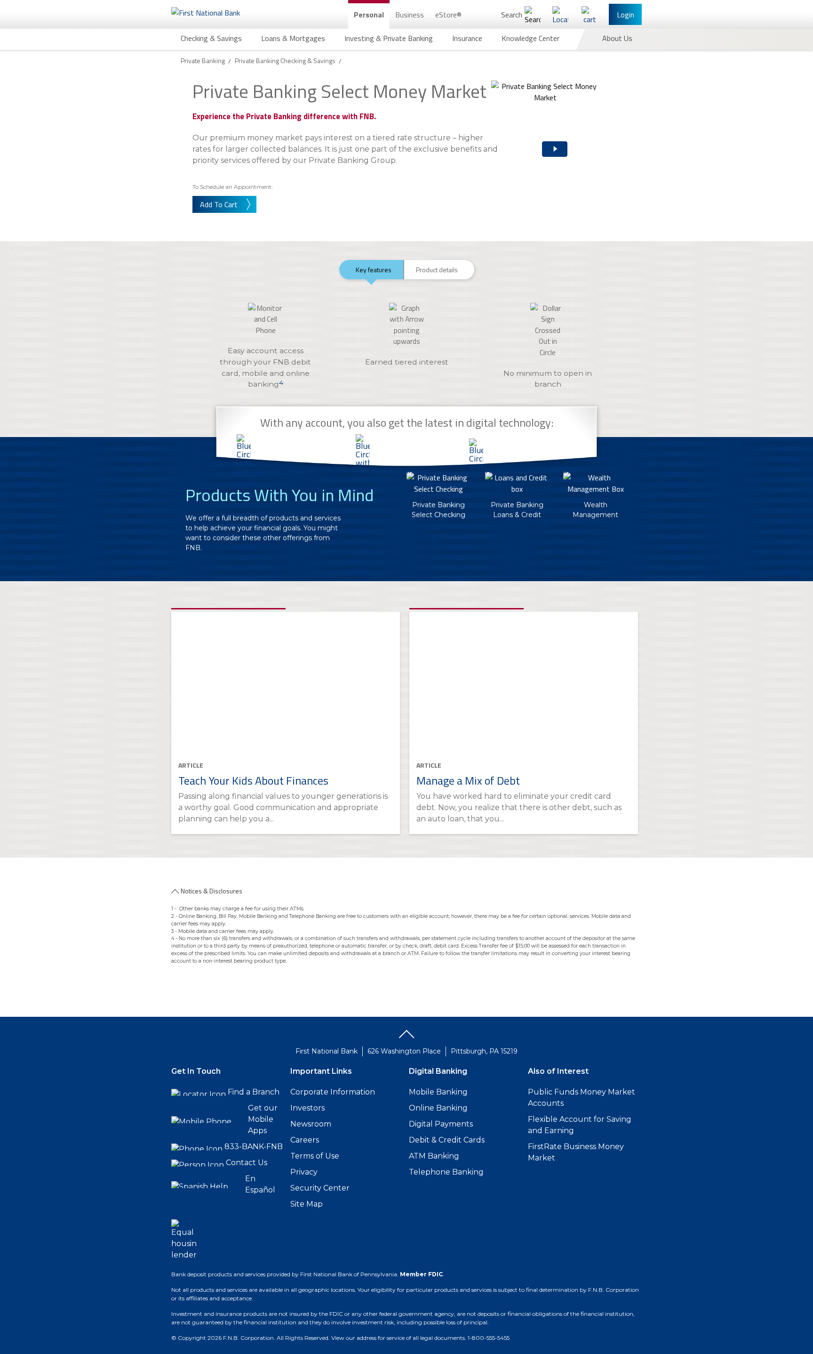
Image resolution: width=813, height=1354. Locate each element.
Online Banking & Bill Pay (531, 471)
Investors (307, 1107)
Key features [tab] (373, 270)
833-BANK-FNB (253, 1146)
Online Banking (438, 1107)
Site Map (306, 1204)
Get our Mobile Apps (263, 1119)
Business (409, 14)
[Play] (542, 141)
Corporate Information (332, 1091)
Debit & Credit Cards (447, 1139)
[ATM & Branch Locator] (560, 14)
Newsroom (310, 1123)
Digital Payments (284, 471)
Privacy (304, 1172)
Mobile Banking (400, 471)
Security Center (320, 1188)
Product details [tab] (437, 270)
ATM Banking (434, 1155)
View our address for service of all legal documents (398, 1337)
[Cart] (589, 14)
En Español (260, 1184)
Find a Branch (253, 1091)
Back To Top (406, 1037)
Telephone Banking (446, 1172)
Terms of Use (314, 1155)
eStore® (448, 14)
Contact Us (246, 1162)
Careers (304, 1139)
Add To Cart (219, 204)
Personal (369, 14)
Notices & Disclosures (211, 891)
